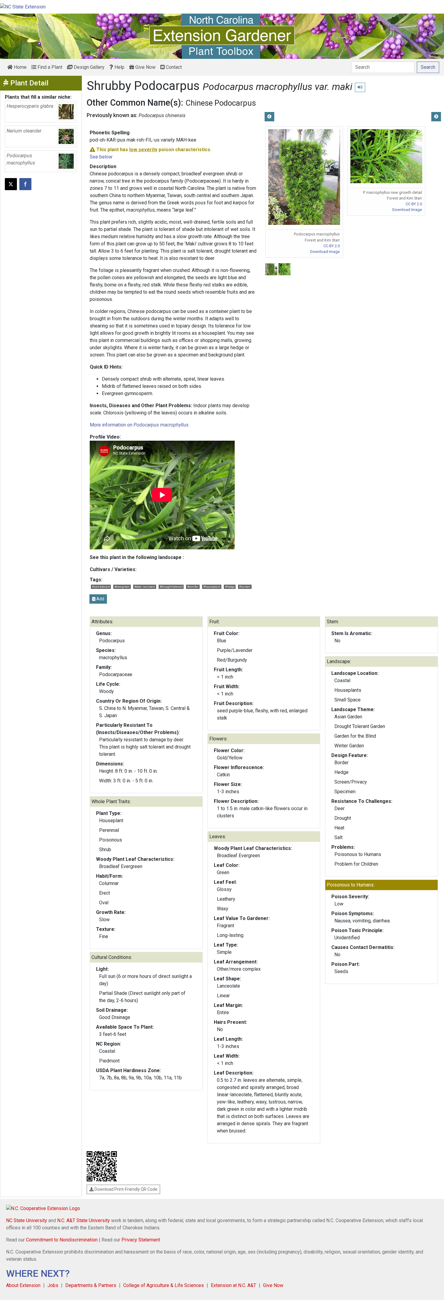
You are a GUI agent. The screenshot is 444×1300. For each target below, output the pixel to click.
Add (99, 598)
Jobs (52, 1285)
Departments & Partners (90, 1285)
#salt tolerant (101, 586)
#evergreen (122, 586)
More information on (139, 425)
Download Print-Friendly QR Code (125, 1189)
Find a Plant (49, 67)
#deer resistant (144, 586)
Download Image (325, 251)
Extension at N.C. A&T (233, 1285)
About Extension (23, 1285)
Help (118, 67)
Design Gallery (88, 67)
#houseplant (211, 586)
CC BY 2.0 (331, 246)
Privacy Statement (140, 1240)
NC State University (26, 1220)
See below (101, 157)
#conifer (192, 586)
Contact (173, 67)
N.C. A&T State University (83, 1220)
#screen (244, 586)
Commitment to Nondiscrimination (62, 1240)
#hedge (230, 586)
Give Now (145, 67)
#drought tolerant (171, 586)
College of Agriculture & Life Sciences (163, 1285)
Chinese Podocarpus (221, 102)
